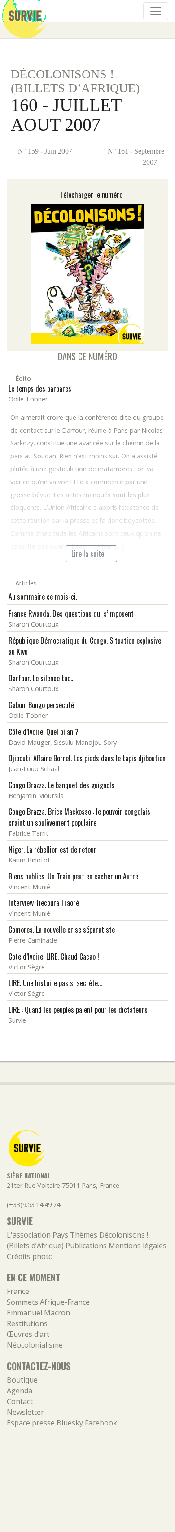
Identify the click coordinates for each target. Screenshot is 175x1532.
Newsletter (25, 1412)
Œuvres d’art (28, 1334)
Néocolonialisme (35, 1345)
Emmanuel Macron (38, 1313)
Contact (20, 1401)
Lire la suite (88, 553)
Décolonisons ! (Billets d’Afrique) (75, 81)
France (18, 1291)
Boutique (22, 1380)
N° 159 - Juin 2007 (44, 151)
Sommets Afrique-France (48, 1302)
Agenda (19, 1390)
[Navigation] (155, 11)
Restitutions (27, 1323)
